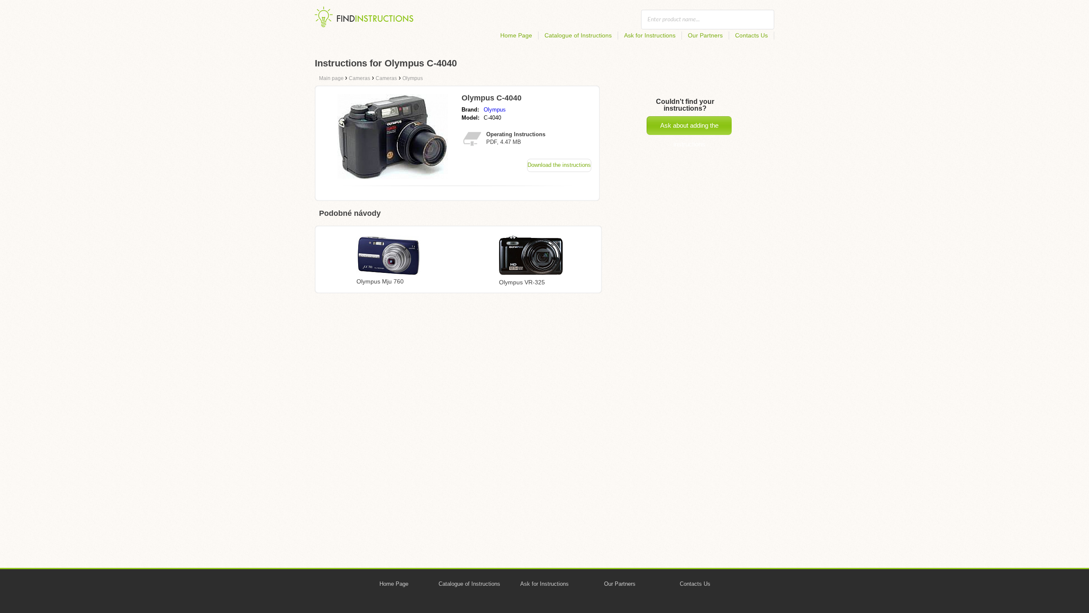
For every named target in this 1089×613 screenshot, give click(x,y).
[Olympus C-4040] (392, 176)
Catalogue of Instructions (578, 35)
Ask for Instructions (650, 35)
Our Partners (705, 35)
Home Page (516, 35)
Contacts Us (751, 35)
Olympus (495, 109)
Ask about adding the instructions (689, 128)
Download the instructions (559, 165)
